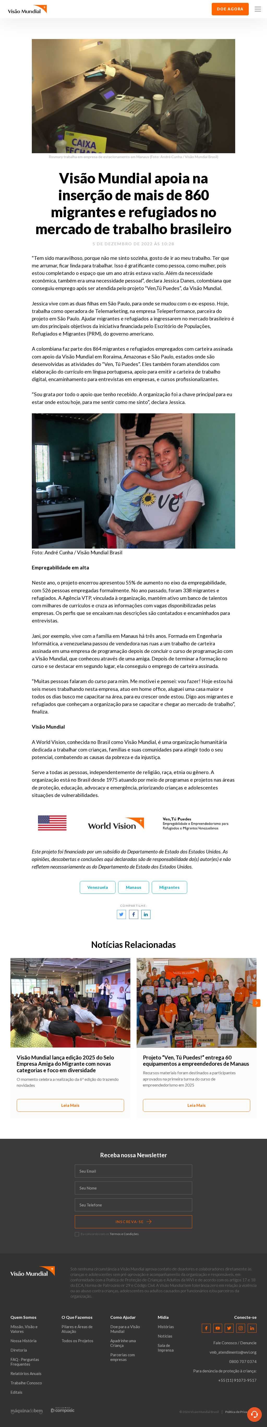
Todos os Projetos (77, 1340)
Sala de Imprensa (166, 1347)
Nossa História (23, 1340)
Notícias (165, 1336)
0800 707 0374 (243, 1361)
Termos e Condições (124, 1234)
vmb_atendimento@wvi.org (233, 1352)
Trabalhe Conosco (26, 1382)
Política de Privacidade (241, 1412)
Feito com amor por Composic (62, 1410)
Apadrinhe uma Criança (123, 1343)
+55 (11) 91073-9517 (237, 1380)
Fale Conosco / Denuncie (235, 1342)
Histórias (166, 1326)
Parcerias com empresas (122, 1357)
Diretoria (18, 1350)
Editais (16, 1392)
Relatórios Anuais (25, 1373)
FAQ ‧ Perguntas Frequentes (24, 1361)
